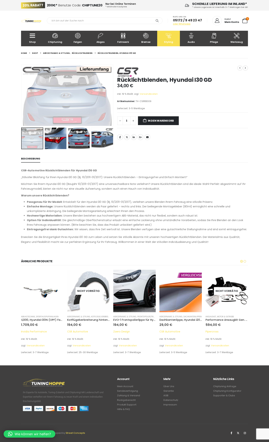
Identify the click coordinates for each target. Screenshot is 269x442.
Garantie (168, 391)
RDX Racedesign (216, 331)
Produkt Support (126, 404)
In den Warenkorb (161, 121)
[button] (22, 95)
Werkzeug (236, 42)
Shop (32, 42)
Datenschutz (170, 400)
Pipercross (165, 331)
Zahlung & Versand (128, 395)
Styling (168, 42)
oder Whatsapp (181, 23)
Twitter (127, 137)
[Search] (157, 21)
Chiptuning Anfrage (224, 386)
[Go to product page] (88, 291)
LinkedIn (134, 137)
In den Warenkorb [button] (103, 275)
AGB (165, 395)
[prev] (239, 68)
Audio (191, 42)
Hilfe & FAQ (123, 409)
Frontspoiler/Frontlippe (103, 316)
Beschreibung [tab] (30, 158)
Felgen (78, 42)
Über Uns (168, 386)
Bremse (145, 42)
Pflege (214, 42)
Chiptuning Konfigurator (227, 391)
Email (147, 137)
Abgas (100, 42)
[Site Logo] (31, 21)
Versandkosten (149, 93)
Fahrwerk (123, 42)
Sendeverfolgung (127, 391)
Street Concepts (75, 433)
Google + (140, 137)
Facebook (120, 137)
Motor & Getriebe (179, 316)
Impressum (170, 404)
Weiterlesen (57, 275)
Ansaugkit (164, 316)
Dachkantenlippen (146, 316)
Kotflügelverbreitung (56, 316)
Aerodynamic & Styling (32, 316)
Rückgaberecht (126, 400)
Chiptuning (55, 42)
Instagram (245, 433)
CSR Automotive (31, 331)
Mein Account (125, 386)
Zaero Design (75, 331)
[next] (245, 68)
